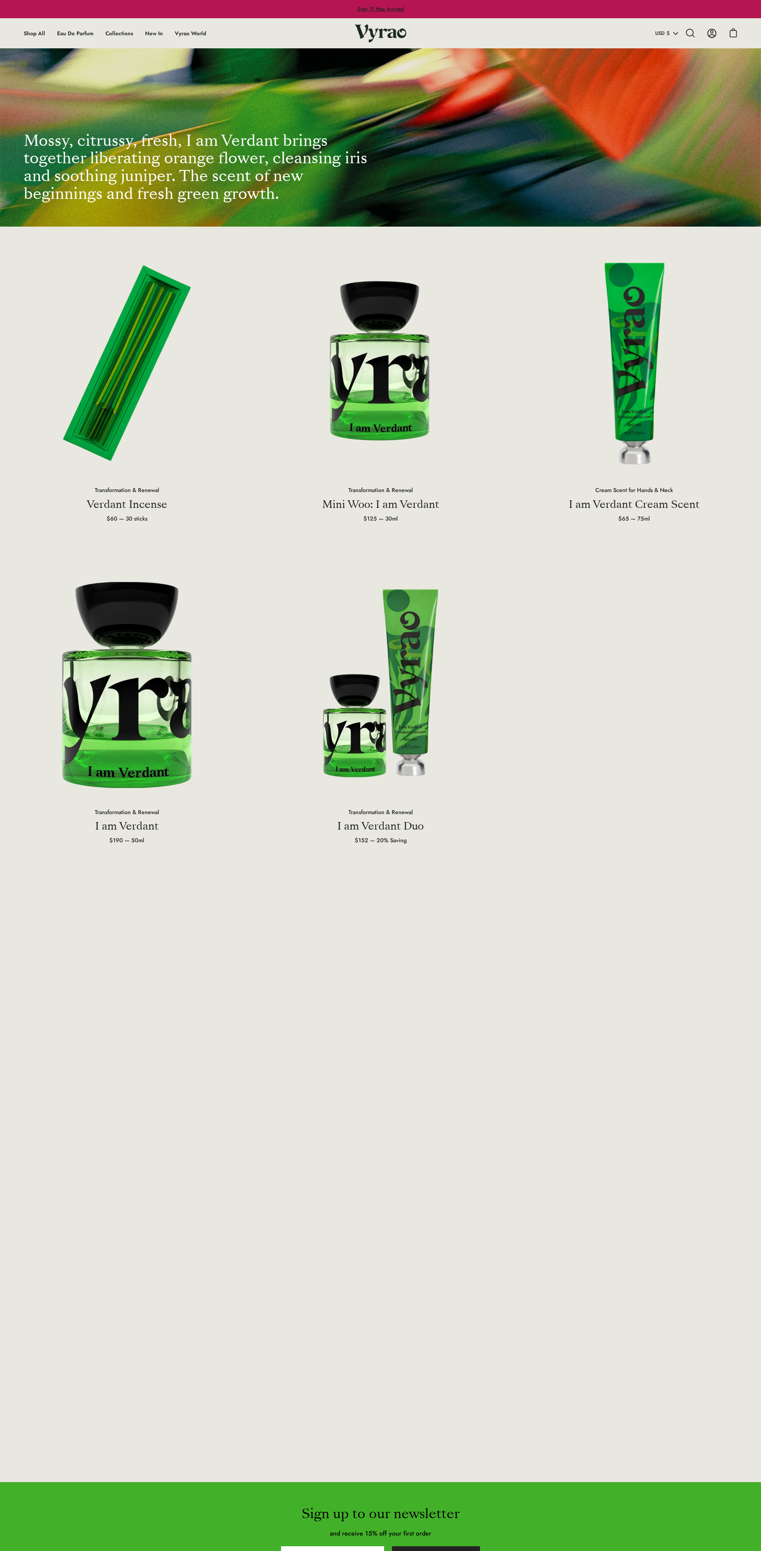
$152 (381, 840)
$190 (126, 840)
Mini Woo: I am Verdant (380, 504)
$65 (634, 519)
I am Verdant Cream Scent (634, 504)
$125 (380, 519)
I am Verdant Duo (380, 826)
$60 (127, 519)
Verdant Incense (127, 504)
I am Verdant (127, 826)
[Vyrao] (380, 33)
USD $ (662, 33)
